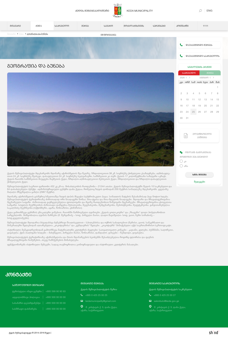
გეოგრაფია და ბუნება (37, 33)
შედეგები (199, 181)
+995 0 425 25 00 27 (165, 295)
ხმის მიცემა (199, 174)
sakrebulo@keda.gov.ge (166, 301)
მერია (210, 73)
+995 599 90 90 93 (56, 291)
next (189, 77)
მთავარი (11, 33)
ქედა (21, 33)
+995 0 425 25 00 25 (96, 295)
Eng (208, 10)
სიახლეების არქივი (199, 67)
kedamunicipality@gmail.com (100, 301)
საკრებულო (189, 73)
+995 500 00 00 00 (56, 297)
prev (186, 77)
